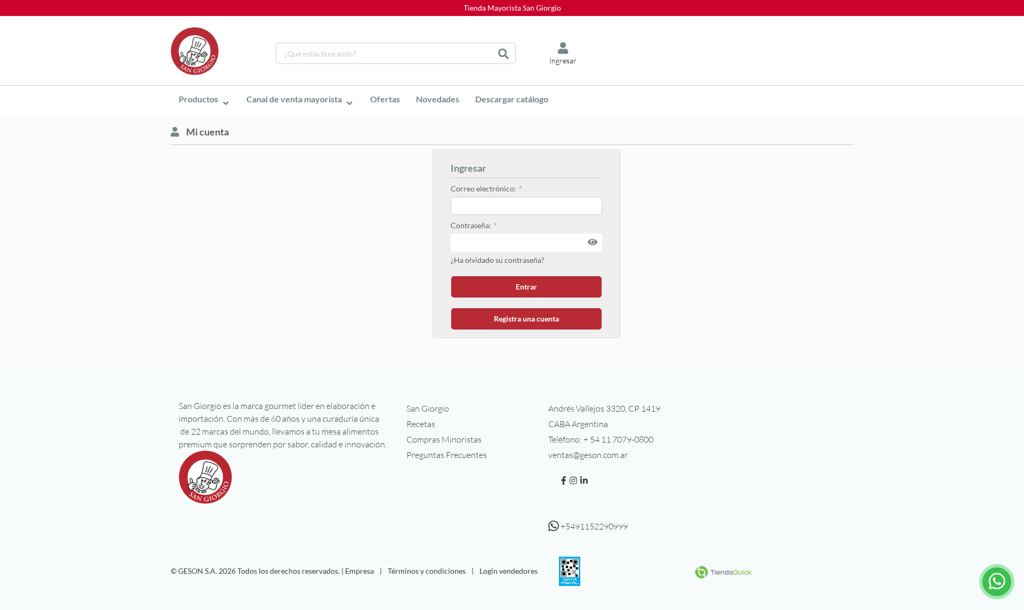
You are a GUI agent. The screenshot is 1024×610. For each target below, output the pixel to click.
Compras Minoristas (444, 439)
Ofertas (385, 99)
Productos (198, 99)
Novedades (437, 99)
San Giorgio (427, 408)
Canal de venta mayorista (294, 99)
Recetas (420, 424)
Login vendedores (508, 570)
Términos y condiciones (427, 570)
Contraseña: (471, 225)
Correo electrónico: (483, 188)
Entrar (526, 286)
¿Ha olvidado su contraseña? (498, 259)
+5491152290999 (593, 526)
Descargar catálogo (511, 99)
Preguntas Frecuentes (446, 455)
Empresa (359, 570)
